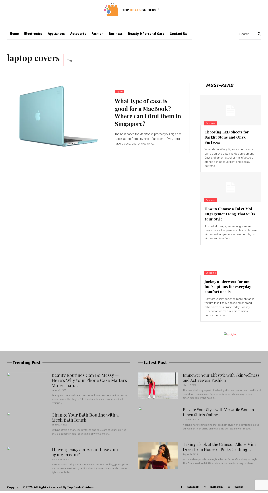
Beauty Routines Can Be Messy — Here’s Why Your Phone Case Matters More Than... (89, 380)
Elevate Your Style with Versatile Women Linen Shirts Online (218, 412)
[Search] (259, 34)
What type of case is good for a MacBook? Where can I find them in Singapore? (148, 112)
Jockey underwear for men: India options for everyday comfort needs (229, 286)
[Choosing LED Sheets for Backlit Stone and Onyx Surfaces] (230, 110)
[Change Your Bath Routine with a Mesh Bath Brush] (20, 425)
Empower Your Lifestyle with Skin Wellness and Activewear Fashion (221, 377)
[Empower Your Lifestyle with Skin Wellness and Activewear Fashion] (158, 385)
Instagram (216, 486)
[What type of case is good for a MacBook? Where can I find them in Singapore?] (57, 118)
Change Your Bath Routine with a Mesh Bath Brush (85, 417)
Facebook (193, 486)
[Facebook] (181, 487)
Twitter (238, 486)
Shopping (211, 273)
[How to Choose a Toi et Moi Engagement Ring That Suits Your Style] (230, 187)
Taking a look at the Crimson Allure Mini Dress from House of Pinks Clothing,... (219, 446)
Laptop (119, 91)
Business (210, 123)
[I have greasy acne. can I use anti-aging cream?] (20, 460)
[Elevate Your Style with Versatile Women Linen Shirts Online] (150, 420)
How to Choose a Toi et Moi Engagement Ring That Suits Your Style (230, 213)
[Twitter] (229, 487)
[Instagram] (205, 487)
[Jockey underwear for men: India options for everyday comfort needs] (230, 260)
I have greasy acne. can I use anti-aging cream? (86, 451)
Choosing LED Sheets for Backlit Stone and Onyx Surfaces (227, 137)
